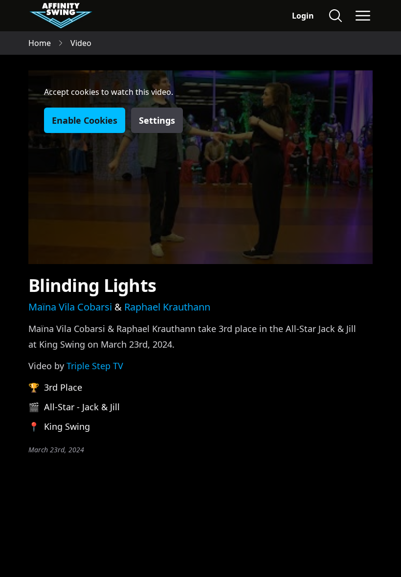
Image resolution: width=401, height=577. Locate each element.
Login (303, 15)
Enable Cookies (84, 120)
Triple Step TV (95, 366)
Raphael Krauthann (167, 306)
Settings (157, 120)
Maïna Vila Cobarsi (70, 306)
